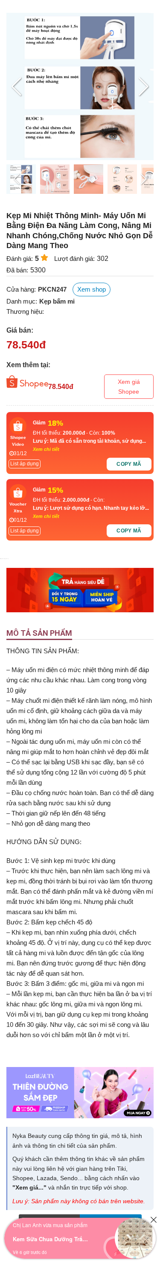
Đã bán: (17, 270)
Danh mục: (21, 301)
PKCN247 (52, 289)
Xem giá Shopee (129, 386)
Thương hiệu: (25, 311)
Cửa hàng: (21, 289)
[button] (143, 86)
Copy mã (129, 464)
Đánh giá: (19, 258)
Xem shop (91, 289)
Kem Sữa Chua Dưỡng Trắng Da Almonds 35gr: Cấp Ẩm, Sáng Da (51, 1239)
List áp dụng (24, 464)
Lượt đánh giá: (74, 258)
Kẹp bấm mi (57, 301)
